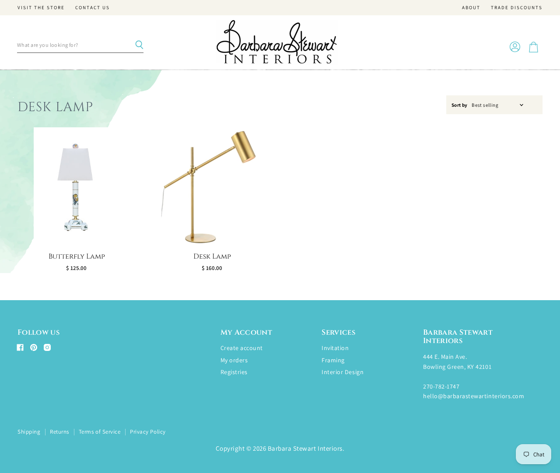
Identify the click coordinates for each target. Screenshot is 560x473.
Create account (241, 348)
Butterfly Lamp (77, 256)
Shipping (29, 431)
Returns (59, 431)
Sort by (460, 105)
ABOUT (471, 8)
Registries (234, 372)
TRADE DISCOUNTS (516, 8)
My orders (234, 360)
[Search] (139, 45)
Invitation (335, 348)
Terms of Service (99, 431)
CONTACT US (92, 8)
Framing (333, 360)
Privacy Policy (147, 431)
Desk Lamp (212, 256)
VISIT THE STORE (41, 8)
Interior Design (343, 372)
